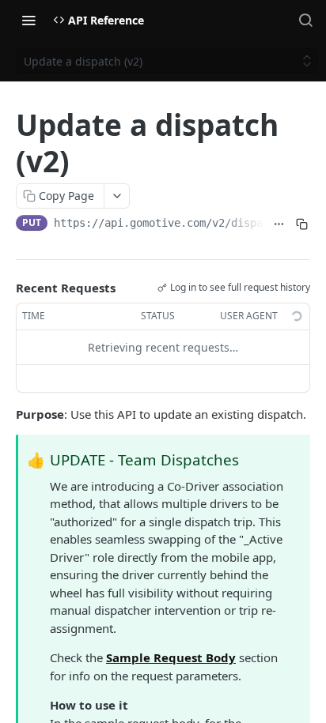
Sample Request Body (171, 657)
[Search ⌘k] (305, 19)
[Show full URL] (279, 224)
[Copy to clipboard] (302, 224)
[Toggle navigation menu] (28, 19)
